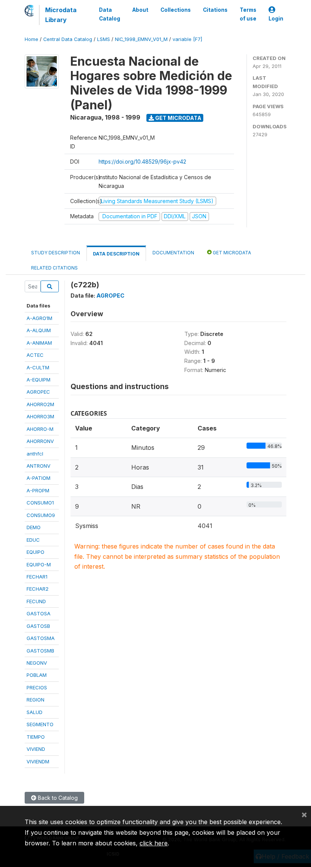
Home (31, 39)
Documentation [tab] (173, 252)
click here (154, 843)
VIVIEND (36, 749)
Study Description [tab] (55, 252)
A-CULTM (38, 367)
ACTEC (35, 355)
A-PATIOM (38, 478)
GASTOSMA (41, 638)
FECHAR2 (38, 589)
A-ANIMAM (39, 343)
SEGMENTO (40, 724)
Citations (215, 10)
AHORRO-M (40, 429)
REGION (35, 700)
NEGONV (37, 663)
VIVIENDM (38, 761)
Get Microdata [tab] (231, 252)
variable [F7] (187, 39)
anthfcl (35, 454)
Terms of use (248, 14)
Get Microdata (177, 118)
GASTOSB (38, 626)
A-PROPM (38, 490)
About (140, 10)
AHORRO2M (40, 404)
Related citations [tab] (54, 268)
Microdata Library (61, 15)
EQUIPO (35, 552)
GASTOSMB (40, 651)
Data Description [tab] (116, 254)
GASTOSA (38, 613)
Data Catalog (109, 14)
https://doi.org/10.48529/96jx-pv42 (142, 161)
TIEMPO (36, 737)
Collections (175, 10)
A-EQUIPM (38, 380)
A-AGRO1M (39, 318)
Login (276, 19)
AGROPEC (38, 392)
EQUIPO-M (39, 564)
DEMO (34, 527)
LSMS (103, 39)
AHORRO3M (40, 416)
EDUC (33, 540)
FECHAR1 (37, 577)
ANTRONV (38, 466)
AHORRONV (40, 441)
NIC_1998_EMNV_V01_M (141, 39)
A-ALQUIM (39, 330)
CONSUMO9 (41, 515)
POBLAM (37, 675)
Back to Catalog (57, 797)
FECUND (36, 601)
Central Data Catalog (67, 39)
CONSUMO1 (40, 503)
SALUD (34, 712)
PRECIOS (37, 687)
